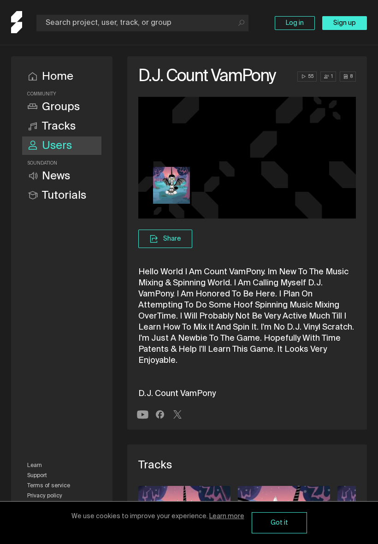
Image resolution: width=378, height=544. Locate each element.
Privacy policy (44, 496)
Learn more (226, 516)
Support (37, 476)
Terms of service (48, 486)
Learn (34, 465)
